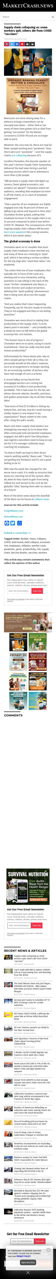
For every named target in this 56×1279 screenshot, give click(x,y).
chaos (32, 538)
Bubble (24, 538)
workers (43, 552)
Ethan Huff (22, 39)
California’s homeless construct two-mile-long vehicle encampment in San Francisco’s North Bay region (31, 1096)
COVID (7, 542)
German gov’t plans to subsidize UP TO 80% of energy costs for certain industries (32, 1002)
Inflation (26, 545)
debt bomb (17, 542)
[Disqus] (28, 755)
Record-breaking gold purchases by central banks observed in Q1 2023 (31, 1122)
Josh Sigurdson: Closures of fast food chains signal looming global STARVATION (31, 1041)
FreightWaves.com (13, 510)
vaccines (32, 552)
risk (39, 549)
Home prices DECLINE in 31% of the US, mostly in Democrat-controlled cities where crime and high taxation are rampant (32, 1067)
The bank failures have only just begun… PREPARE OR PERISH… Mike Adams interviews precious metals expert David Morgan (33, 987)
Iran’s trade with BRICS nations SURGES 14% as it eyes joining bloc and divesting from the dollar (32, 972)
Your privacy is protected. (16, 599)
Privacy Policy (24, 1256)
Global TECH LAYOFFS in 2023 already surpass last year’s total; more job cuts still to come (32, 1082)
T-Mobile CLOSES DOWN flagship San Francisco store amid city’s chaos (31, 1053)
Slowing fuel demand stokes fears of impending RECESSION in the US (31, 1169)
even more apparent (15, 232)
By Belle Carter (29, 1047)
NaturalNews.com (13, 516)
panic (19, 549)
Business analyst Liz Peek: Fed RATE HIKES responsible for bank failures (31, 1158)
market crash (39, 545)
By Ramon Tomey (30, 1022)
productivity (29, 549)
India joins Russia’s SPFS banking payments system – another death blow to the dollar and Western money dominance (32, 1214)
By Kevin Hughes (30, 1008)
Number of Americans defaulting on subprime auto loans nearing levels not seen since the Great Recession (32, 1110)
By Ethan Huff (28, 964)
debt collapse (32, 542)
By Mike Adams (29, 994)
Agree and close (28, 1262)
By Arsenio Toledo (30, 978)
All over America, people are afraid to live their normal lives (31, 1028)
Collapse (41, 538)
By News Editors (30, 1033)
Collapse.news (41, 499)
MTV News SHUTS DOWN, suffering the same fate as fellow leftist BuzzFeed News (31, 1016)
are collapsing (19, 155)
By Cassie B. (29, 1204)
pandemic (9, 549)
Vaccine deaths (19, 552)
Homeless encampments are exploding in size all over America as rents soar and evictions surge (33, 1146)
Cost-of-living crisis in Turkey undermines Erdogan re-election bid (31, 1133)
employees (14, 545)
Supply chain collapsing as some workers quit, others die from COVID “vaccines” (30, 958)
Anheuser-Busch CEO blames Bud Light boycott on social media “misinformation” (33, 1180)
